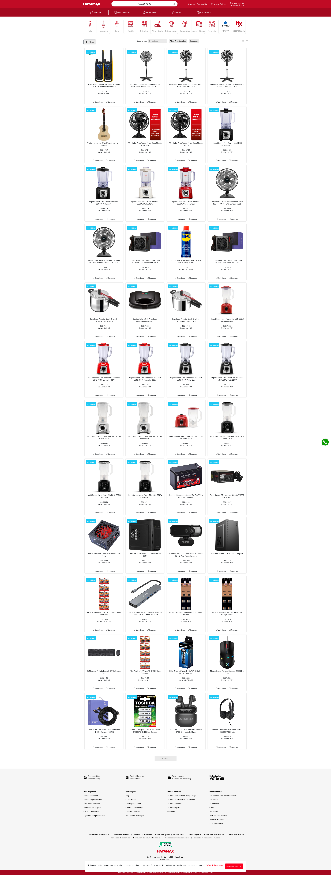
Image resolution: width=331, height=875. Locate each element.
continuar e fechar (234, 866)
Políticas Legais (173, 808)
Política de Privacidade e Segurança (181, 796)
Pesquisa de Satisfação (135, 816)
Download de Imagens (92, 808)
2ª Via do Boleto (218, 4)
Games (212, 808)
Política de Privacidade (214, 865)
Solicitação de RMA (133, 804)
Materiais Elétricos (216, 820)
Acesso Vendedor (91, 796)
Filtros (91, 42)
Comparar (194, 41)
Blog (127, 796)
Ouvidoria (171, 812)
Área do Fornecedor (92, 804)
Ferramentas (214, 804)
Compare (111, 102)
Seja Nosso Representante (94, 816)
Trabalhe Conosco (133, 812)
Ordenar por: (142, 41)
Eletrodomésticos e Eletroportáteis (223, 796)
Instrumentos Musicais (218, 816)
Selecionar (99, 102)
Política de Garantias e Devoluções (181, 800)
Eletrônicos (213, 800)
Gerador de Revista (91, 812)
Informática (213, 812)
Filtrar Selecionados (178, 41)
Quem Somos (131, 800)
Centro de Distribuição (135, 808)
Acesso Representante (93, 800)
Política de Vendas (174, 804)
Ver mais (165, 758)
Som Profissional (216, 824)
